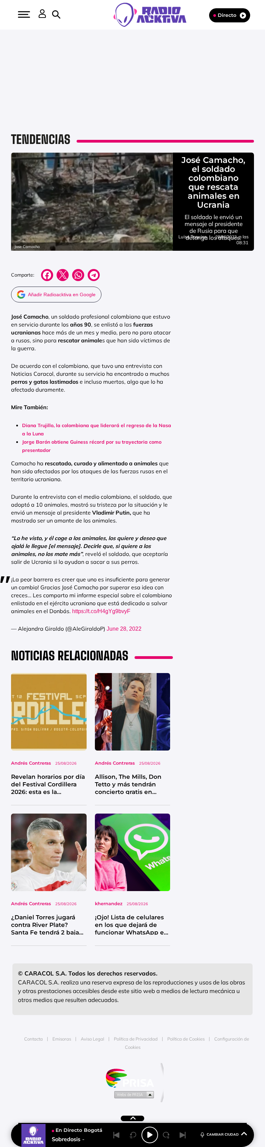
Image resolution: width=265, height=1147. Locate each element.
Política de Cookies (186, 1039)
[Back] (116, 1135)
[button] (23, 14)
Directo (227, 15)
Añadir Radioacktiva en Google (62, 294)
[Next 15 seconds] (166, 1135)
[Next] (183, 1135)
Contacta (33, 1039)
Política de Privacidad (136, 1039)
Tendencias (40, 139)
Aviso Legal (92, 1039)
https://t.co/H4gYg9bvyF (101, 611)
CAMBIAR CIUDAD (223, 1134)
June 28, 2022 (124, 629)
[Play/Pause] (149, 1135)
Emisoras (61, 1039)
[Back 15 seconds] (133, 1135)
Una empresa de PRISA (132, 1077)
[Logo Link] (153, 14)
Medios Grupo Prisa (132, 1094)
